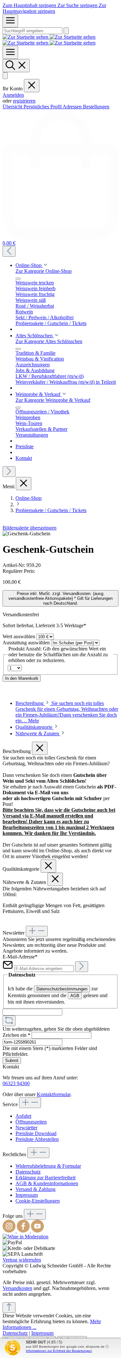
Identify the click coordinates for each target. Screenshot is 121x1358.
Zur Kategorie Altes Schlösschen (48, 341)
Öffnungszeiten (31, 1122)
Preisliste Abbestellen (37, 1139)
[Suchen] (66, 30)
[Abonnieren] (81, 966)
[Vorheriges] (9, 251)
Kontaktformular (53, 1094)
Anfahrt (23, 1116)
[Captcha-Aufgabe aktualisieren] (9, 1021)
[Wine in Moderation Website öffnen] (25, 1236)
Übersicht (13, 106)
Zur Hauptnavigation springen (54, 8)
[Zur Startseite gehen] (49, 39)
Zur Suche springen (78, 5)
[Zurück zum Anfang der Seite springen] (9, 1307)
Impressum (26, 1195)
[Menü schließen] (31, 85)
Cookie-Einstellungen (37, 1201)
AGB (74, 995)
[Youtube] (37, 1231)
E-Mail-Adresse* (20, 956)
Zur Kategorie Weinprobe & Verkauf (52, 400)
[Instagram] (10, 1231)
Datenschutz (28, 1172)
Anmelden (13, 95)
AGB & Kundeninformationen (46, 1183)
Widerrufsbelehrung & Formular (48, 1166)
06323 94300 (16, 1083)
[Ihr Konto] (5, 75)
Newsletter (26, 1127)
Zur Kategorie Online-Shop (43, 271)
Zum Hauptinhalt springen (30, 5)
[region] (60, 534)
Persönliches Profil (43, 106)
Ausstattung (26, 642)
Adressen (73, 106)
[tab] (66, 711)
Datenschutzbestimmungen (61, 988)
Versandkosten (17, 1288)
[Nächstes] (9, 471)
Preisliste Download (35, 1133)
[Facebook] (24, 1231)
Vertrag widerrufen (22, 1260)
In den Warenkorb (21, 678)
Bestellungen (96, 106)
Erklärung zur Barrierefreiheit (45, 1177)
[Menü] (10, 20)
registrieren (24, 101)
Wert (19, 636)
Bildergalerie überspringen (29, 527)
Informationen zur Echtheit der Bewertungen (59, 1351)
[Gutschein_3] (26, 534)
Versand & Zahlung (35, 1189)
